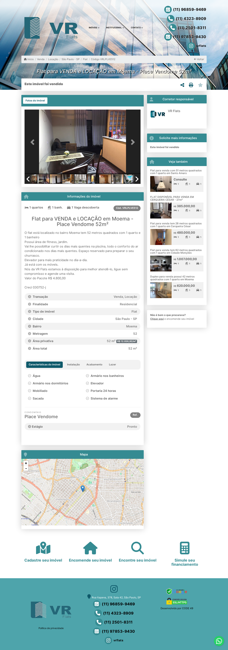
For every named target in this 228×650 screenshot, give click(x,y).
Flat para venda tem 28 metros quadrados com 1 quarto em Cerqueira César (176, 225)
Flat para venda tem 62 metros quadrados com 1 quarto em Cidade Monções (176, 251)
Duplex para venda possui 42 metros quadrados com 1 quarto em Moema (172, 278)
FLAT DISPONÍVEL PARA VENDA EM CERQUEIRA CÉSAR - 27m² (172, 198)
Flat (85, 59)
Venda (41, 59)
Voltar (200, 59)
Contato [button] (136, 27)
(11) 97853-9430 (189, 36)
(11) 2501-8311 (192, 27)
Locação (53, 59)
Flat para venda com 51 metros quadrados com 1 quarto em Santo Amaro (176, 172)
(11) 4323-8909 (191, 18)
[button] (33, 142)
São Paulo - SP (71, 59)
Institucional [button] (114, 27)
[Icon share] (114, 588)
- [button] (26, 468)
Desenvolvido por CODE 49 (177, 608)
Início (30, 59)
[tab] (35, 100)
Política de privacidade (51, 628)
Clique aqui (157, 318)
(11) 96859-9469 (189, 9)
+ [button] (26, 463)
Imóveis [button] (93, 27)
